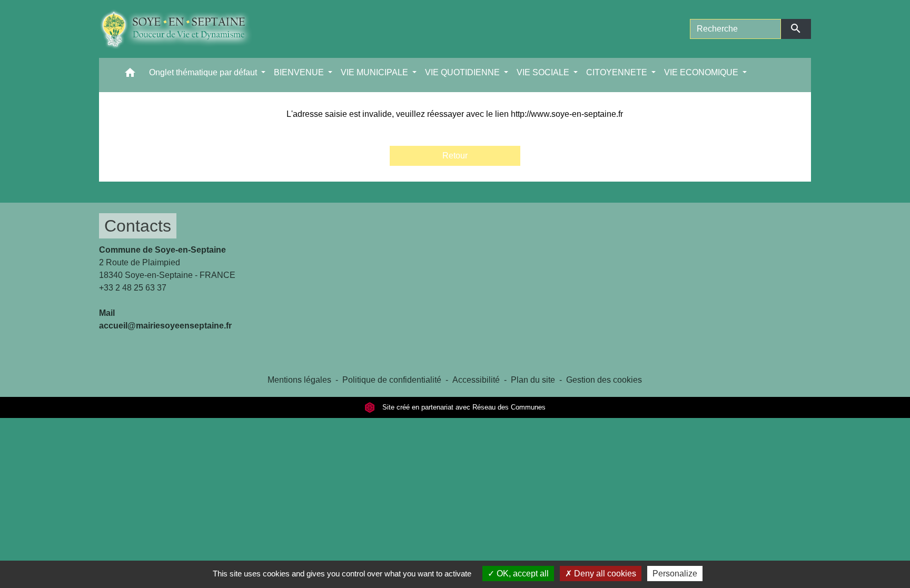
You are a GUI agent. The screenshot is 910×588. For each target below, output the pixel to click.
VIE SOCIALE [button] (544, 72)
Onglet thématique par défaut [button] (204, 72)
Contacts (137, 225)
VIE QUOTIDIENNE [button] (463, 72)
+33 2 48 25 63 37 (132, 287)
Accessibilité (476, 379)
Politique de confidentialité (391, 379)
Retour (455, 155)
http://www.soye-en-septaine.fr (567, 113)
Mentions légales (299, 379)
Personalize (674, 573)
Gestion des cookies (604, 379)
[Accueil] (183, 29)
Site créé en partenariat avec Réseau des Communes (463, 407)
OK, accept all (521, 573)
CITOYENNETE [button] (617, 72)
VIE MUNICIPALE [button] (375, 72)
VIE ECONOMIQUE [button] (702, 72)
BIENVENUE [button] (300, 72)
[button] (130, 75)
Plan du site (533, 379)
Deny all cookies (604, 573)
